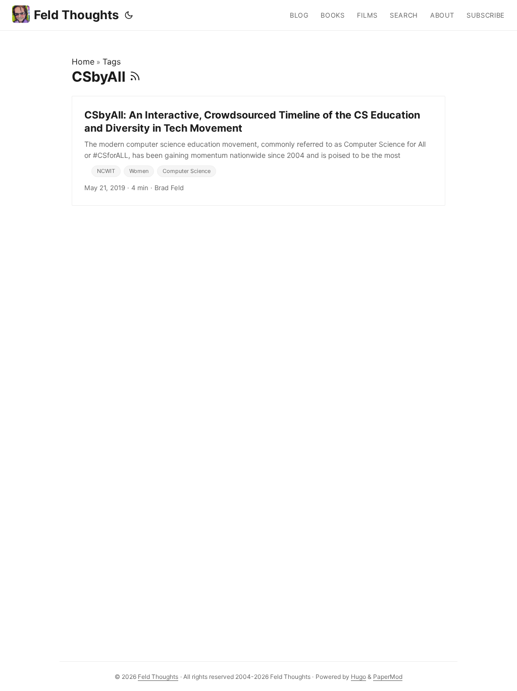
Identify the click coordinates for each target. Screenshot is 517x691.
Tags (111, 61)
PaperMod (387, 676)
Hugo (358, 676)
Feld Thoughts (76, 15)
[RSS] (135, 76)
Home (83, 61)
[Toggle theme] (129, 15)
